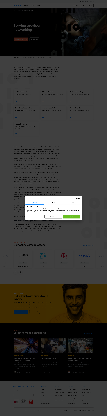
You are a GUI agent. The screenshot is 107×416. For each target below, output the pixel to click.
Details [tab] (53, 202)
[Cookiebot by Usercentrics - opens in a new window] (74, 198)
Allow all (71, 216)
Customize (52, 216)
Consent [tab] (35, 202)
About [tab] (72, 202)
